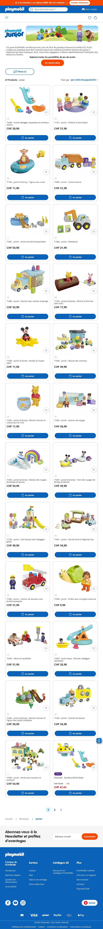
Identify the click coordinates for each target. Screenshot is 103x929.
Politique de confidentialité (24, 927)
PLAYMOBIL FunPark (86, 870)
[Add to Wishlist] (46, 112)
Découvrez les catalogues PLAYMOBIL (63, 871)
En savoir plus (52, 62)
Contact (32, 870)
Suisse (92, 902)
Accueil (9, 818)
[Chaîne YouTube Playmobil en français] (15, 902)
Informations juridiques (80, 927)
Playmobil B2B (83, 888)
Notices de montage (38, 879)
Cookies (41, 927)
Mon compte (91, 9)
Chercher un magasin (86, 875)
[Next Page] (61, 810)
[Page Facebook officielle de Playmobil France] (8, 902)
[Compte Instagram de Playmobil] (23, 902)
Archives (80, 884)
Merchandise (82, 879)
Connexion (89, 836)
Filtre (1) (22, 71)
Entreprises (10, 870)
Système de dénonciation (11, 880)
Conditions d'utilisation (57, 927)
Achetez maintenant (79, 3)
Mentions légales (13, 875)
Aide (31, 875)
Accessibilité (10, 886)
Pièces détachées (36, 884)
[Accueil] (14, 9)
